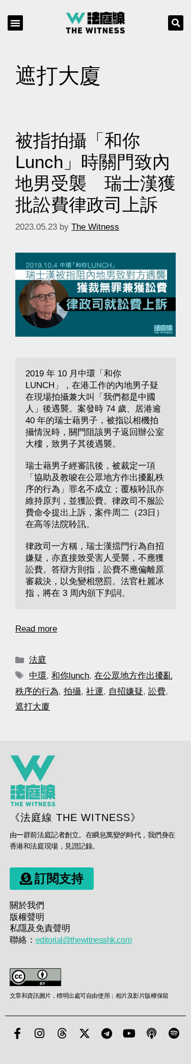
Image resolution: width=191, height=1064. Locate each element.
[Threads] (62, 1033)
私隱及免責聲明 (40, 928)
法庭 (37, 660)
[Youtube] (129, 1033)
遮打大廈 (32, 707)
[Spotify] (174, 1033)
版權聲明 (27, 917)
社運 (94, 691)
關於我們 (27, 905)
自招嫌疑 (125, 691)
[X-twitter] (84, 1033)
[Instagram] (40, 1033)
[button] (15, 23)
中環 (37, 675)
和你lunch (70, 675)
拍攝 (72, 691)
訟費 (157, 691)
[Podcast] (152, 1033)
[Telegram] (107, 1033)
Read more (36, 629)
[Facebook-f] (17, 1033)
